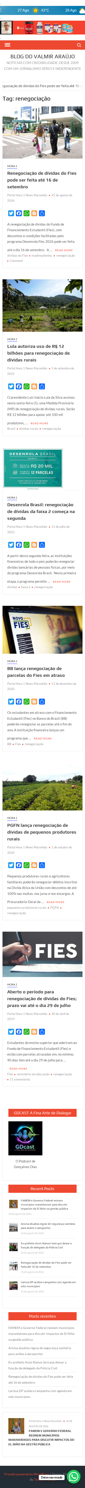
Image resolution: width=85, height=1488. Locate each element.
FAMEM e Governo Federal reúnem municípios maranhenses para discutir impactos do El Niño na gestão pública (44, 1204)
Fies (18, 744)
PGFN (54, 907)
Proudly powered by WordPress (26, 1474)
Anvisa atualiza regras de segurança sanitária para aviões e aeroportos (39, 1351)
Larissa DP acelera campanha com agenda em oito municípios (40, 1394)
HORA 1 (12, 166)
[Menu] (7, 44)
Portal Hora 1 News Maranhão (27, 195)
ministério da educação (33, 1074)
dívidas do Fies (17, 255)
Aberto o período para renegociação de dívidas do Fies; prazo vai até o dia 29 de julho (42, 998)
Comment (16, 261)
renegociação (65, 255)
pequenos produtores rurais (26, 907)
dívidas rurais (28, 428)
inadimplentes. (42, 255)
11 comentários (20, 1079)
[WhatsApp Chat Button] (73, 1476)
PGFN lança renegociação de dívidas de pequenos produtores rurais (41, 832)
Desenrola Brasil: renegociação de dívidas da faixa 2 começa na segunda (41, 511)
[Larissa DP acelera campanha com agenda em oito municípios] (78, 86)
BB (9, 744)
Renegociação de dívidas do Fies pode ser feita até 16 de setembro (42, 179)
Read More (64, 250)
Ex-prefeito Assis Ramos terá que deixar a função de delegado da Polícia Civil (37, 1365)
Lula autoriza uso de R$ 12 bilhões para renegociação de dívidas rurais (38, 353)
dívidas (12, 587)
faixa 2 (25, 587)
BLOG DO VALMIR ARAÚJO (42, 56)
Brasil (11, 428)
